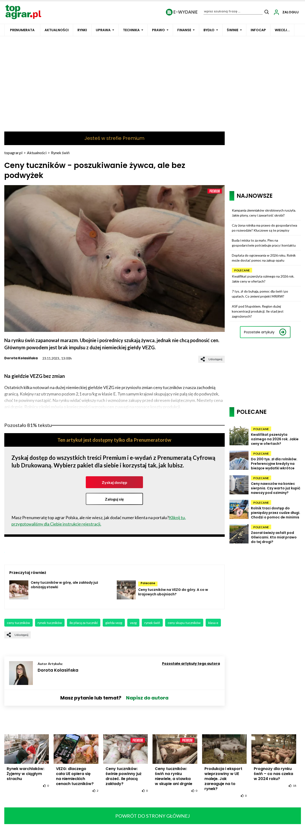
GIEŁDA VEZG (113, 623)
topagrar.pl (13, 152)
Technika (131, 30)
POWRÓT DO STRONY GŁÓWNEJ (152, 816)
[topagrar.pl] (23, 12)
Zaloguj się (114, 499)
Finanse (184, 30)
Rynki (82, 30)
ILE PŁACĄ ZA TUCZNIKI (84, 623)
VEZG (133, 623)
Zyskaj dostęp (114, 482)
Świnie (232, 30)
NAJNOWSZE (255, 196)
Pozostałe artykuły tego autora (191, 663)
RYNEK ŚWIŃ (152, 623)
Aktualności (57, 30)
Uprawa (103, 30)
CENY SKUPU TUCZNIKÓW (184, 623)
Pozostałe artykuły (259, 332)
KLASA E (213, 623)
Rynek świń (60, 152)
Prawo (158, 30)
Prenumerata (22, 30)
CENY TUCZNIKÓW (18, 623)
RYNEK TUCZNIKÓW (50, 623)
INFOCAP (258, 30)
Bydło (208, 30)
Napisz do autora (147, 697)
